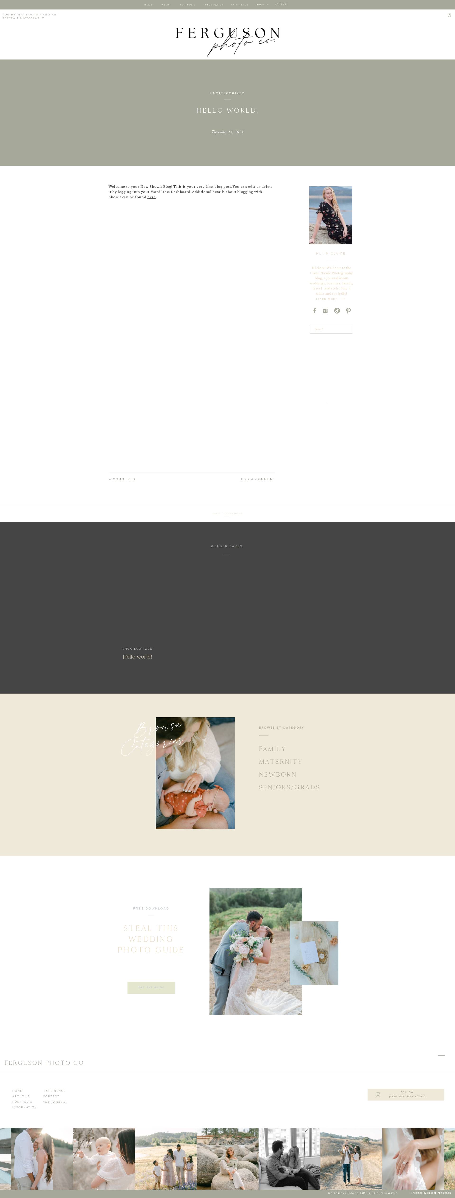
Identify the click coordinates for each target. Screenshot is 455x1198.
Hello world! (137, 657)
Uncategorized (227, 93)
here (151, 197)
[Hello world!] (138, 602)
